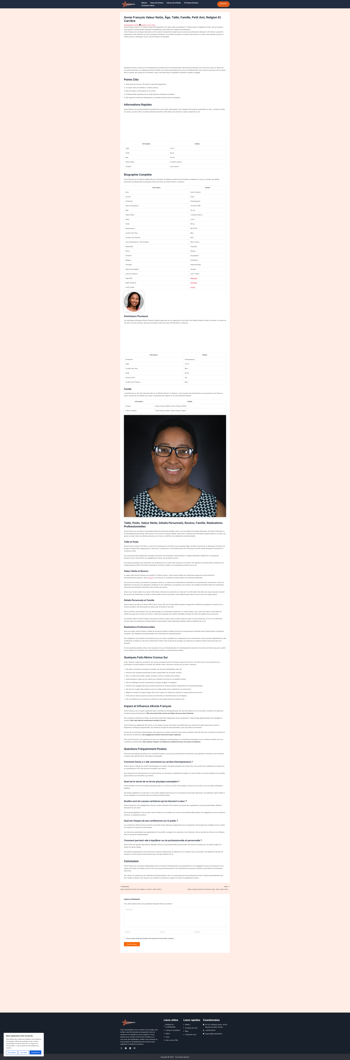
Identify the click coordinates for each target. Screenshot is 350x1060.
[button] (223, 4)
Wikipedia (193, 278)
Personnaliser (12, 1052)
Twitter (192, 287)
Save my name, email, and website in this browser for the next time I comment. (150, 938)
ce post (150, 578)
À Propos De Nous (191, 3)
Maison (144, 3)
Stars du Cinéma (156, 3)
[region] (24, 1044)
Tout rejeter (23, 1052)
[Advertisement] (175, 53)
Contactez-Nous (147, 5)
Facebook (193, 283)
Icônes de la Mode (174, 3)
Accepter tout (35, 1052)
